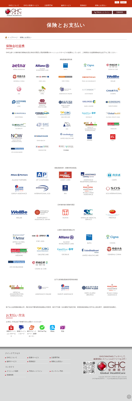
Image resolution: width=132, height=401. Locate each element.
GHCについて (12, 357)
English (123, 2)
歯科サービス (66, 5)
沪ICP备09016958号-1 (98, 378)
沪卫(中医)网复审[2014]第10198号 (117, 378)
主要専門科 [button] (48, 5)
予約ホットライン (103, 12)
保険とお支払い (101, 5)
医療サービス (34, 357)
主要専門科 (55, 357)
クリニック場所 (12, 371)
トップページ (13, 37)
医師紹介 (83, 5)
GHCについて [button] (14, 5)
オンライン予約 (57, 371)
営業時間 (119, 12)
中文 (117, 2)
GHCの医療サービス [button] (31, 5)
